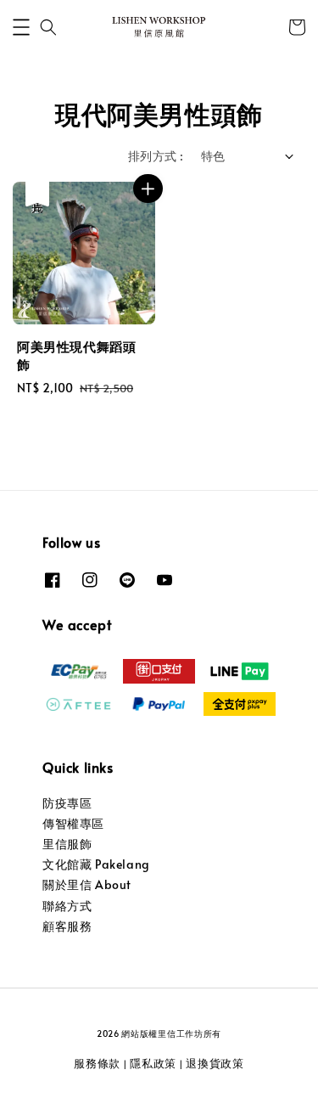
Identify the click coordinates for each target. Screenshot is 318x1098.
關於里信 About (86, 884)
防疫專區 (67, 803)
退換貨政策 (215, 1063)
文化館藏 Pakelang (96, 864)
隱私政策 (153, 1063)
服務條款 (97, 1063)
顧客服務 (67, 926)
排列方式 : (155, 156)
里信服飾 (67, 844)
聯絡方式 (67, 906)
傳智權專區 (73, 823)
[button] (21, 27)
